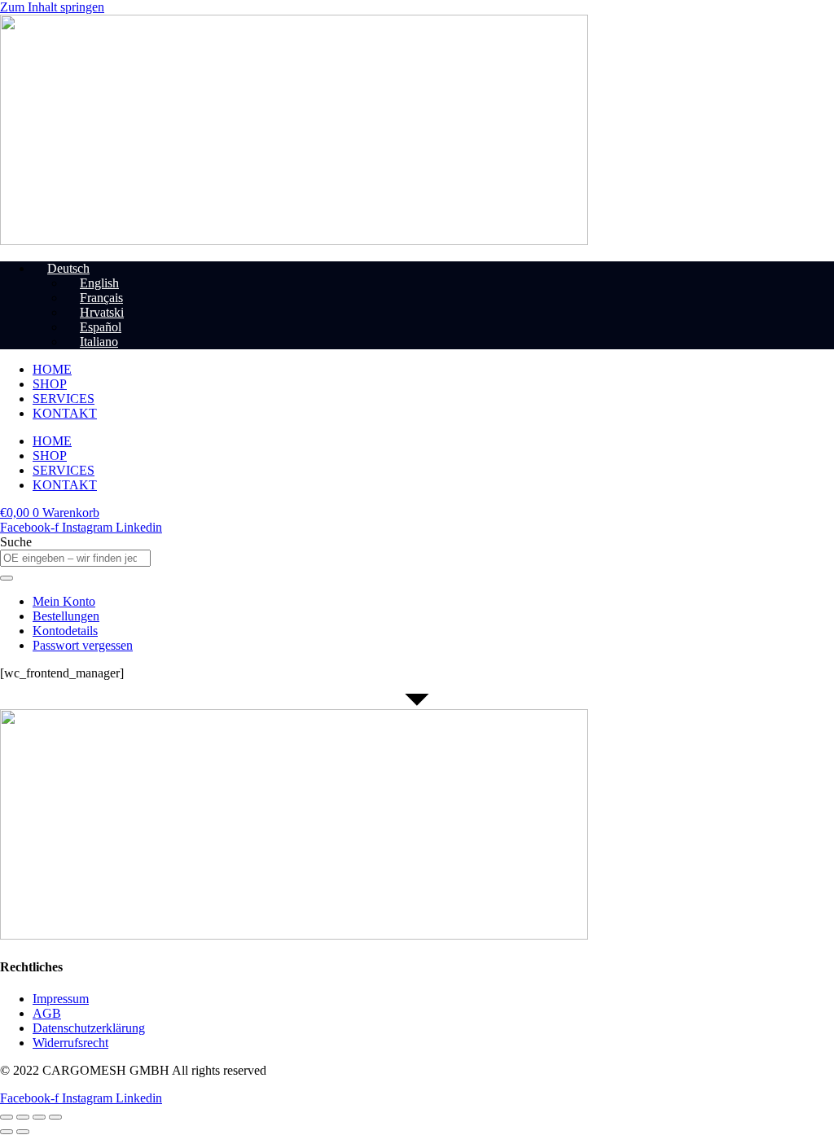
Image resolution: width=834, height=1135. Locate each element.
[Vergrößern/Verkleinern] (6, 1117)
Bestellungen (66, 616)
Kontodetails (65, 631)
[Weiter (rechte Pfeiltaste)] (22, 1131)
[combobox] (75, 558)
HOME (52, 369)
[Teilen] (39, 1117)
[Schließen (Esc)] (55, 1117)
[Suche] (6, 578)
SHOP (50, 384)
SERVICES (63, 398)
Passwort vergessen (83, 645)
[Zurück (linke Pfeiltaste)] (6, 1131)
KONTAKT (65, 413)
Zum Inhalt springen (52, 7)
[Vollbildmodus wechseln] (22, 1117)
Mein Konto (64, 601)
